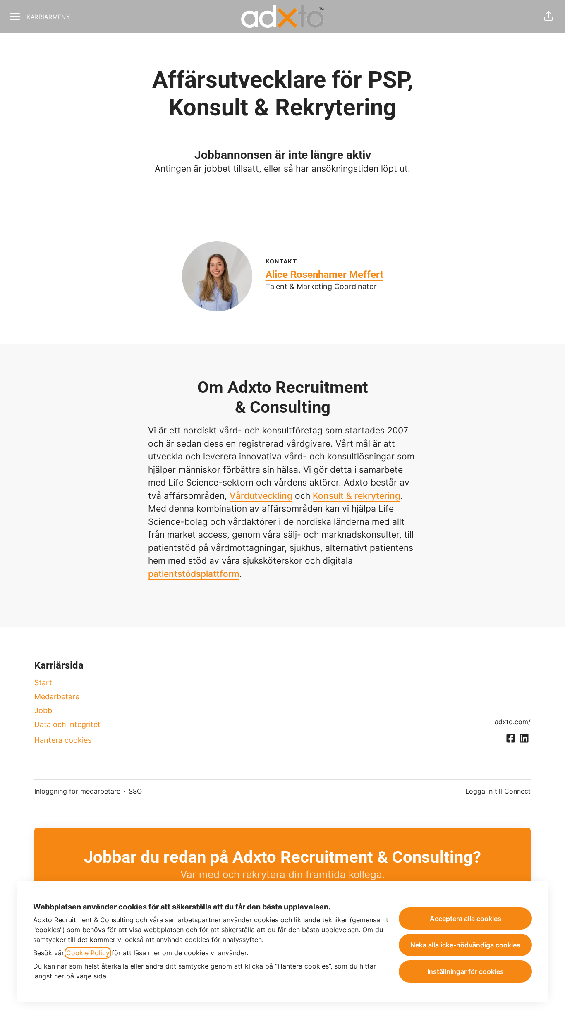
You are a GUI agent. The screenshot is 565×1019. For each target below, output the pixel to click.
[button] (548, 16)
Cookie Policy (88, 953)
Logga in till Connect (498, 791)
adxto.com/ (513, 722)
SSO (135, 791)
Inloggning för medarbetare (77, 791)
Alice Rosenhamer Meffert (324, 274)
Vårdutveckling (261, 495)
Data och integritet (67, 724)
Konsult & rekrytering (356, 495)
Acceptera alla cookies (465, 918)
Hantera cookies (62, 740)
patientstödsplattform (193, 574)
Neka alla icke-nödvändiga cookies (465, 945)
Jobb (43, 710)
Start (43, 682)
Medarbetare (56, 696)
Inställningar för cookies (465, 971)
